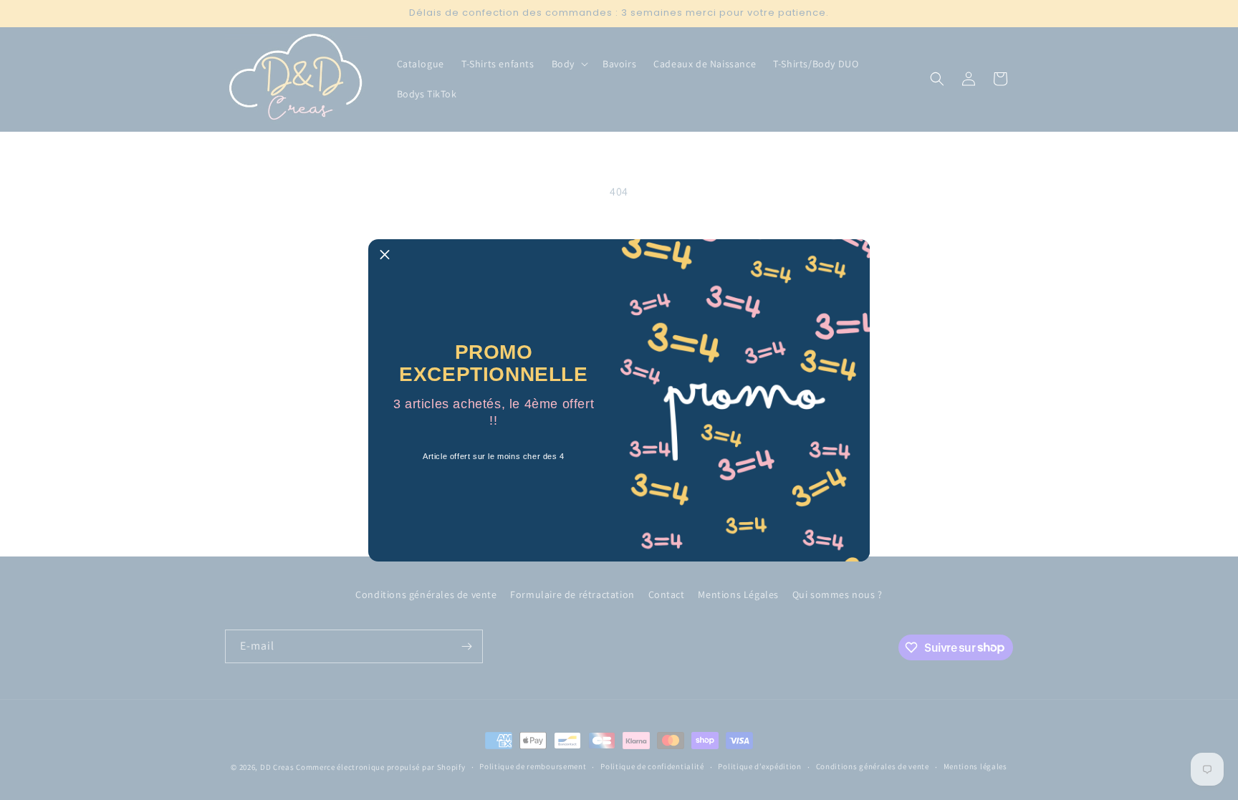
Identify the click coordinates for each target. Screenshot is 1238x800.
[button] (384, 255)
